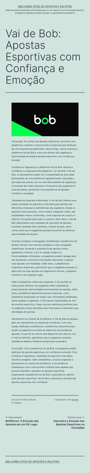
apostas (75, 400)
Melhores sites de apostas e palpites (45, 6)
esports (18, 403)
